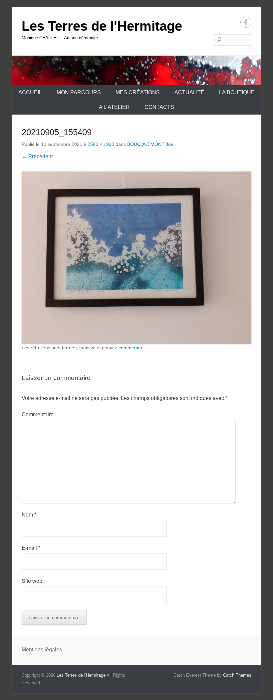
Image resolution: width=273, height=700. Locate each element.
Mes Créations (138, 92)
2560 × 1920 (101, 144)
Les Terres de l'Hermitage (102, 26)
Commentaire (39, 414)
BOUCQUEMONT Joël (150, 144)
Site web (32, 581)
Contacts (159, 107)
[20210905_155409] (136, 258)
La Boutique (237, 92)
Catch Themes (237, 675)
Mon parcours (79, 92)
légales (53, 649)
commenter (130, 347)
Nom (29, 515)
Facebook (245, 22)
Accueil (30, 92)
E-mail (31, 548)
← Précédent (37, 156)
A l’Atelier (114, 107)
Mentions (33, 649)
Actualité (189, 92)
